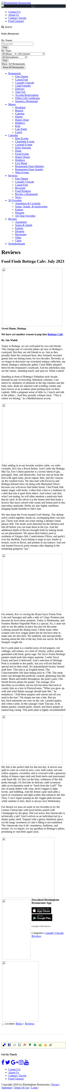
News (18, 197)
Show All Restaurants (13, 63)
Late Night (21, 129)
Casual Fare (21, 79)
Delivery (20, 88)
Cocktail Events (23, 144)
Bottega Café (55, 334)
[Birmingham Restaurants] (16, 2)
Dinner (19, 116)
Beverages (20, 234)
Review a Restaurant (26, 194)
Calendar (13, 135)
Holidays (20, 122)
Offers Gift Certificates (27, 98)
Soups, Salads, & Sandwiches (31, 206)
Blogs (19, 1023)
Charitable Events (24, 141)
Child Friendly (23, 85)
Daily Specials (23, 147)
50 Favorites (15, 200)
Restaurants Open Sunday (29, 169)
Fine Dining (21, 76)
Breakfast (20, 107)
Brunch (19, 110)
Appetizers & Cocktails (27, 203)
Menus (12, 104)
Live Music (21, 163)
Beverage (20, 187)
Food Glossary (16, 21)
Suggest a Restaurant (26, 101)
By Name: (7, 40)
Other (18, 237)
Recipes (12, 218)
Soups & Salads (23, 225)
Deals (18, 150)
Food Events (22, 153)
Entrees (19, 209)
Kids (17, 126)
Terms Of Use (21, 1087)
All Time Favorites (25, 215)
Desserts (19, 212)
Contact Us (14, 11)
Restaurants (14, 73)
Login (34, 1087)
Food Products (23, 191)
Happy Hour (22, 119)
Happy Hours (22, 157)
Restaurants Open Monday (29, 166)
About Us (13, 14)
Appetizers (21, 222)
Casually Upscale (24, 82)
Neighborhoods (16, 243)
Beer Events (21, 138)
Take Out (20, 91)
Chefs (18, 240)
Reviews (13, 175)
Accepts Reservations (26, 95)
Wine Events (22, 172)
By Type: (6, 50)
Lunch (18, 132)
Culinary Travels (17, 18)
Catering (19, 113)
